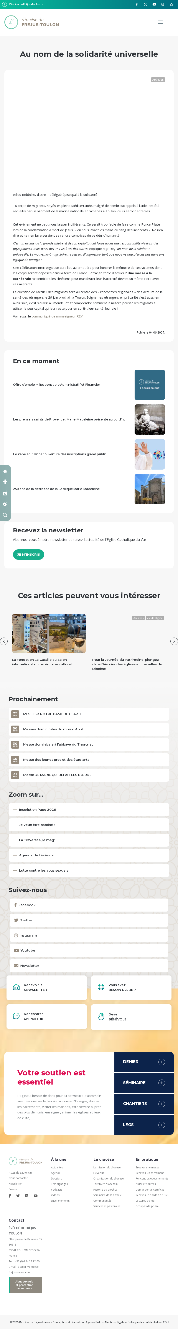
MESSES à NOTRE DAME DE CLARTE (52, 714)
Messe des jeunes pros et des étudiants (56, 760)
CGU (166, 1322)
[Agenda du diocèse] (5, 492)
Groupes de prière (147, 1206)
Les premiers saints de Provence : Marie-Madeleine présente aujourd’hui (69, 419)
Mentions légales (115, 1322)
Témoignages (59, 1184)
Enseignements (60, 1201)
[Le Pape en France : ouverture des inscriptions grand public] (150, 454)
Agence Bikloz (94, 1322)
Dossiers (56, 1178)
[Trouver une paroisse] (5, 470)
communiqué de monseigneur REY (57, 316)
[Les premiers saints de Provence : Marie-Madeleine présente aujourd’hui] (150, 419)
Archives (158, 79)
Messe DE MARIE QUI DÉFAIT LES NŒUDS (57, 775)
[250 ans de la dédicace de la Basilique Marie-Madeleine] (150, 489)
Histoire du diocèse (105, 1189)
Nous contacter (18, 1178)
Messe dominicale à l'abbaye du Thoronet (58, 744)
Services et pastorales (106, 1206)
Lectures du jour (146, 1201)
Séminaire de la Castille (107, 1195)
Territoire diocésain (105, 1184)
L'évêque (98, 1173)
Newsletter (15, 1184)
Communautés (102, 1201)
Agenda (56, 1173)
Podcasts (56, 1189)
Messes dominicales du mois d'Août (53, 729)
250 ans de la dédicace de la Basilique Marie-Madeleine (56, 489)
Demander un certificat (150, 1189)
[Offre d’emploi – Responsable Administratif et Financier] (150, 384)
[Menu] (160, 22)
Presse (13, 1189)
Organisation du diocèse (108, 1178)
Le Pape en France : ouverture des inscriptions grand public (60, 454)
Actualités (57, 1167)
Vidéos (55, 1195)
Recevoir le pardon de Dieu (152, 1195)
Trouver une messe (147, 1167)
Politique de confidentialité (144, 1322)
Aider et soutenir (146, 1184)
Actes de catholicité (21, 1173)
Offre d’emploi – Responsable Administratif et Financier (56, 385)
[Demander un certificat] (5, 504)
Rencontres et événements (152, 1178)
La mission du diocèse (107, 1167)
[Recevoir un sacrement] (5, 481)
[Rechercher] (5, 515)
